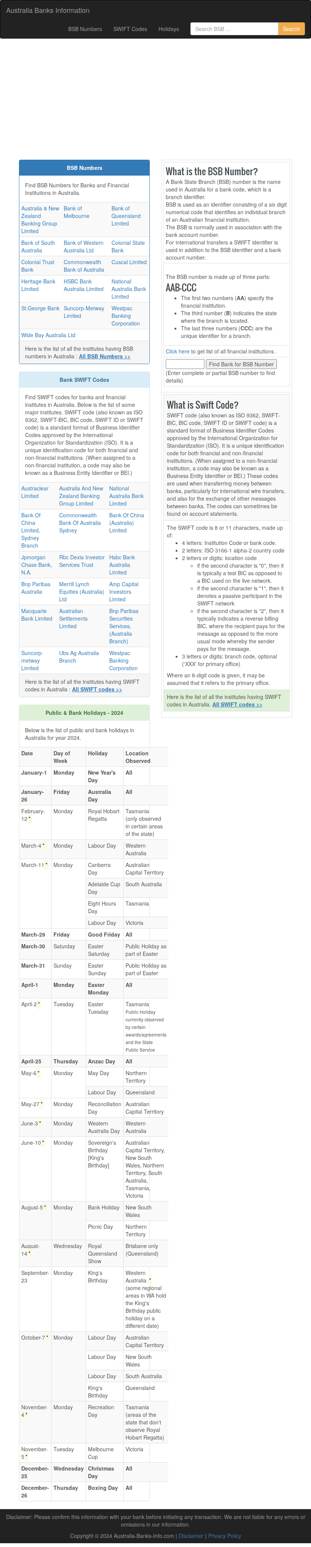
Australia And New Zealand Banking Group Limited (81, 495)
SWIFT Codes (130, 29)
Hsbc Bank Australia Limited (122, 564)
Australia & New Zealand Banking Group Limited (40, 219)
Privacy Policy (224, 1535)
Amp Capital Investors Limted (123, 591)
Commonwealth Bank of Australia (84, 265)
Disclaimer (191, 1535)
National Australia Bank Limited (129, 288)
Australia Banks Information (48, 10)
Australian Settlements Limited (73, 618)
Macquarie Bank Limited (36, 614)
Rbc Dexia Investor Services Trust (82, 560)
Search (291, 29)
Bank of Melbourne (77, 211)
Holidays (169, 29)
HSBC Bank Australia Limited (84, 285)
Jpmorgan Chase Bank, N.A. (36, 564)
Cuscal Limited (129, 262)
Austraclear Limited (35, 492)
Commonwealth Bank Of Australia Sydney (80, 522)
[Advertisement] (155, 99)
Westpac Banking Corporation (126, 315)
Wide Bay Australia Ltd (48, 335)
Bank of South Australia (38, 246)
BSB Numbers (85, 29)
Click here (178, 351)
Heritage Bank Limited (38, 285)
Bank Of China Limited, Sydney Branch (31, 530)
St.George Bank (40, 308)
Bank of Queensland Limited (126, 215)
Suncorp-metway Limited (32, 660)
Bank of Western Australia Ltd (84, 246)
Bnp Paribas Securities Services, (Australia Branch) (123, 626)
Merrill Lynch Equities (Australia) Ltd (81, 591)
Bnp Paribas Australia (35, 587)
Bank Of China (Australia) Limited (126, 522)
